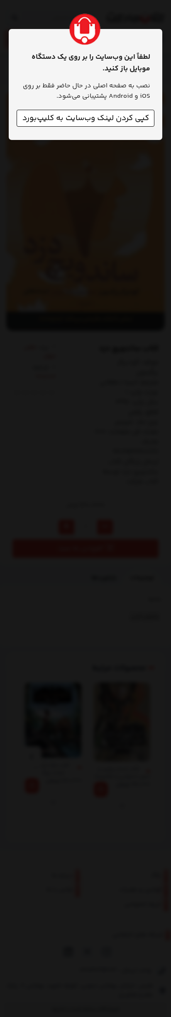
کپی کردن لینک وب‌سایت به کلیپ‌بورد (85, 118)
